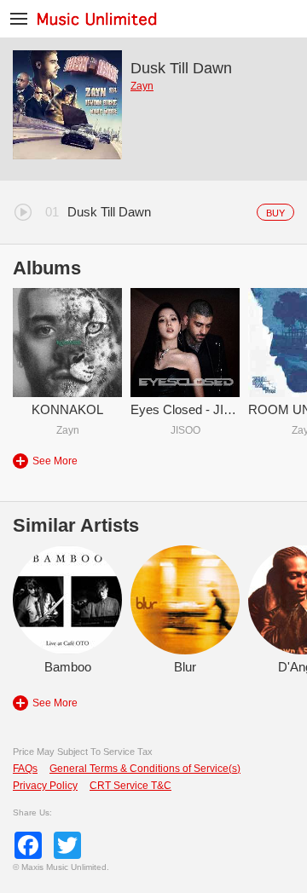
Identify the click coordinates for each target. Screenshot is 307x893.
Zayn (142, 86)
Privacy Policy (45, 786)
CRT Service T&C (130, 786)
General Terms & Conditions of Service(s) (144, 769)
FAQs (25, 769)
